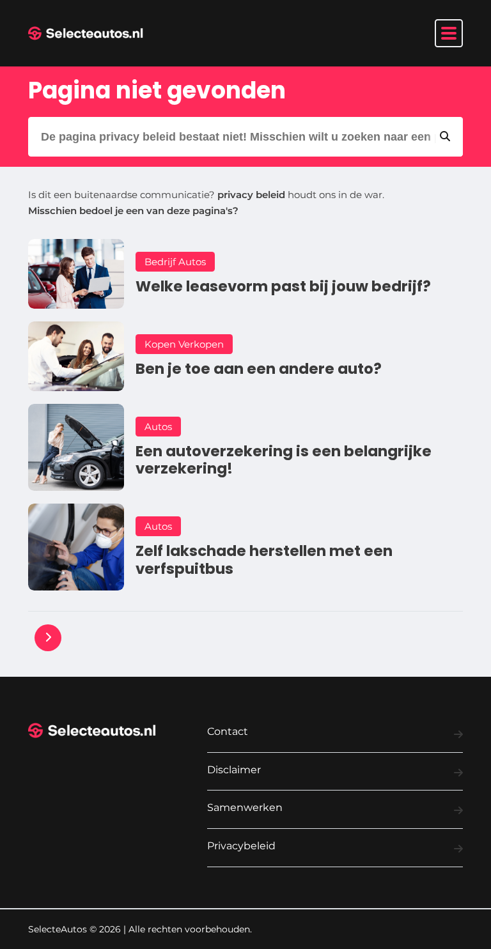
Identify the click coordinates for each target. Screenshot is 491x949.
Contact (227, 731)
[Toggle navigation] (449, 33)
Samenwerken (245, 807)
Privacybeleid (241, 846)
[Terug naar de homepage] (85, 33)
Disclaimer (234, 770)
